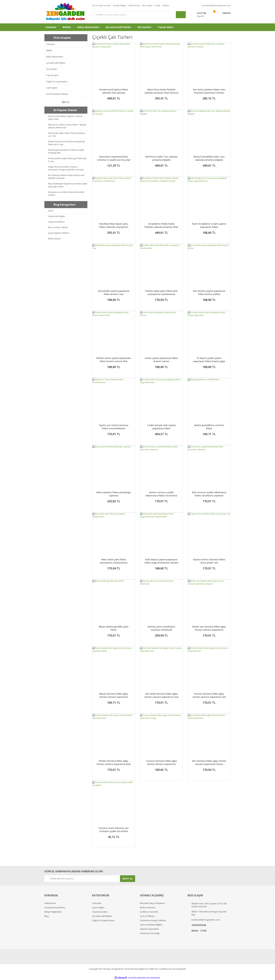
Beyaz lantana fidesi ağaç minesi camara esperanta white (113, 697)
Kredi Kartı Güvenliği (149, 933)
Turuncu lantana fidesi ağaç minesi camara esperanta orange (161, 764)
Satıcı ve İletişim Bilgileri (151, 925)
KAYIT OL (128, 878)
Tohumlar (96, 903)
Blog (46, 916)
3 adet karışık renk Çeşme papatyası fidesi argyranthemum (161, 428)
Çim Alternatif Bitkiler (102, 916)
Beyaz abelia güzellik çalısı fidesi (113, 628)
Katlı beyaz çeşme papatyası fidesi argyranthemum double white (161, 562)
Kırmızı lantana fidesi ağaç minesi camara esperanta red (209, 695)
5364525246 (199, 925)
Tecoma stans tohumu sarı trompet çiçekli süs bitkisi (113, 829)
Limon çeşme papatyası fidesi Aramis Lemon (161, 360)
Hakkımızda (50, 903)
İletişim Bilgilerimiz (53, 912)
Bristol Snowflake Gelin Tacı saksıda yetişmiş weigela (209, 158)
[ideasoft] (120, 977)
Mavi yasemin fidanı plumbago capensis (113, 494)
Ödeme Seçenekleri (149, 929)
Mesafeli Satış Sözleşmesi (152, 903)
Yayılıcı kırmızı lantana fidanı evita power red (209, 561)
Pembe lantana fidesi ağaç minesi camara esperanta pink (114, 762)
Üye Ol (200, 16)
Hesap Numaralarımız (54, 907)
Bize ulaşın (147, 5)
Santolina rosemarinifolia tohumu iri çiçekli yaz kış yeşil (113, 158)
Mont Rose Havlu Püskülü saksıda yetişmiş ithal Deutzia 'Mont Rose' (161, 92)
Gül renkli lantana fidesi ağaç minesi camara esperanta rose (161, 695)
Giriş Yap (201, 12)
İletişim (165, 5)
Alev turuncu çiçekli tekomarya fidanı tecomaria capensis (209, 494)
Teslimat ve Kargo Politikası (153, 920)
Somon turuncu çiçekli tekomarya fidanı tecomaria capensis (161, 495)
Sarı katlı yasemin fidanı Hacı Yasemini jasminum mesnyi (209, 91)
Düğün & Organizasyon (103, 920)
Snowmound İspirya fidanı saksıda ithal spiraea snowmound (113, 92)
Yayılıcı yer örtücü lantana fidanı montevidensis (113, 427)
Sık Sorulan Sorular (101, 5)
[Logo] (65, 11)
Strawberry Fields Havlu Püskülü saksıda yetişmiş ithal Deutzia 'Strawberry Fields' (161, 227)
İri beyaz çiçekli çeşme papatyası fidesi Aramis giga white (209, 361)
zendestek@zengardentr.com (216, 5)
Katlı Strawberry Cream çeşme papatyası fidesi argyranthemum (209, 227)
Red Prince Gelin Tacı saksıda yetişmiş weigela (161, 158)
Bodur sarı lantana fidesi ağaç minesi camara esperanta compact (209, 629)
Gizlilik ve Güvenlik (149, 912)
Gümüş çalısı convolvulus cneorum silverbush (161, 628)
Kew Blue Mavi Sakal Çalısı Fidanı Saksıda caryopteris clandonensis (113, 227)
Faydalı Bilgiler (120, 5)
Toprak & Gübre (100, 912)
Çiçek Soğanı (98, 907)
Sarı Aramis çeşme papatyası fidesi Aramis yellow (209, 292)
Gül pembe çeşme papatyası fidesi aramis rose (113, 292)
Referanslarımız (147, 907)
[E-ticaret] (137, 977)
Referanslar (134, 5)
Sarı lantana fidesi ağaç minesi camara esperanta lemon (209, 762)
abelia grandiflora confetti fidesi (209, 427)
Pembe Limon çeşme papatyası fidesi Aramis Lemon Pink (113, 360)
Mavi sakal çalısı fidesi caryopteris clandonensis (113, 561)
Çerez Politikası (147, 916)
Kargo (157, 5)
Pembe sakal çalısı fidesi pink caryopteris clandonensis (161, 292)
